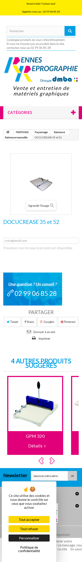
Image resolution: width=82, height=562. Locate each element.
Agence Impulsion (56, 534)
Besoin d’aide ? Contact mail (41, 3)
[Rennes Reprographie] (41, 69)
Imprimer (44, 338)
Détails (35, 446)
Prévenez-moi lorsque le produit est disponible (37, 248)
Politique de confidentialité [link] (29, 549)
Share (30, 322)
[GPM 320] (35, 404)
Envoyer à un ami (44, 332)
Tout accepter (29, 519)
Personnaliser (29, 538)
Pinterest (69, 322)
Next (52, 460)
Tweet (13, 322)
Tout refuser (29, 529)
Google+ (48, 322)
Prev (41, 460)
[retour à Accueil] (8, 132)
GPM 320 (35, 436)
